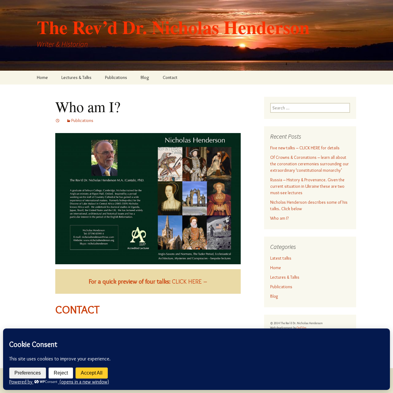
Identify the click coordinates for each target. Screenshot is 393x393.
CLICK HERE (145, 281)
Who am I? (279, 218)
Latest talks (280, 258)
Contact (170, 77)
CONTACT (77, 309)
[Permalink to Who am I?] (57, 120)
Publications (116, 77)
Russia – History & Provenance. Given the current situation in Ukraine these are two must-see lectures (307, 186)
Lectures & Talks (76, 77)
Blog (145, 77)
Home (42, 77)
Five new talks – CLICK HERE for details (305, 148)
